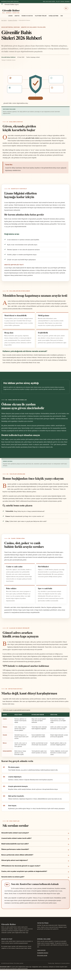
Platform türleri (41, 15)
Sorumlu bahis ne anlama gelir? (12, 877)
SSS (62, 15)
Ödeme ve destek (27, 15)
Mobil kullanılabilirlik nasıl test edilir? (15, 844)
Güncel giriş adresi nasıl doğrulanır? (14, 860)
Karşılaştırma (53, 15)
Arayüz (17, 15)
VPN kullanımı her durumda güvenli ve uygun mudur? (20, 866)
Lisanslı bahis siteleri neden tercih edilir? (16, 838)
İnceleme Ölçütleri (12, 20)
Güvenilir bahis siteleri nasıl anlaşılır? (15, 833)
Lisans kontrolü (41, 950)
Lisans (10, 15)
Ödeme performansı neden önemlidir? (15, 849)
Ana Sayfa (4, 20)
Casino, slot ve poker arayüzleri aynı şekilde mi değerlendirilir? (24, 871)
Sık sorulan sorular (42, 955)
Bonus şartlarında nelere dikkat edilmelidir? (17, 855)
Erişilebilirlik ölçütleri (42, 952)
